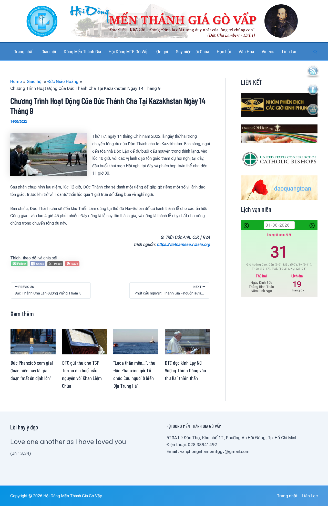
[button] (315, 52)
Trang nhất (287, 495)
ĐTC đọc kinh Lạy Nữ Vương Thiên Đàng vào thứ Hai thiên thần (185, 370)
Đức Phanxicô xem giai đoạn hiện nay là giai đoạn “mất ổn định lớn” (32, 370)
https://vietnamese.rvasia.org (183, 244)
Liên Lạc (310, 495)
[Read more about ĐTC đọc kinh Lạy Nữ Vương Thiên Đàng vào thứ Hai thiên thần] (187, 341)
